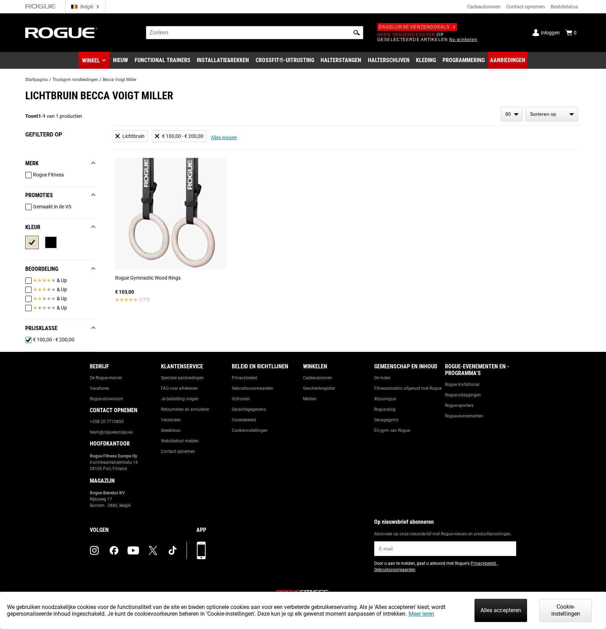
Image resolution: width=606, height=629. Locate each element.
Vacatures (99, 388)
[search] (254, 32)
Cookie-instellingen (250, 430)
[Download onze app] (201, 550)
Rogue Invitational (462, 384)
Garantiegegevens (249, 409)
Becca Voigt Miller (119, 79)
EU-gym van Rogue (392, 430)
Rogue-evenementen (464, 416)
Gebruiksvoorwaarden (252, 388)
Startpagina (36, 79)
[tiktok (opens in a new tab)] (172, 550)
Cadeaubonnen (483, 6)
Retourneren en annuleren (185, 409)
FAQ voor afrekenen (179, 388)
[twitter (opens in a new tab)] (153, 550)
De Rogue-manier (106, 377)
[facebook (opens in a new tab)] (114, 550)
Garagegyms (386, 419)
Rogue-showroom (106, 398)
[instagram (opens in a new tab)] (94, 550)
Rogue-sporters (459, 405)
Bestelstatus (564, 6)
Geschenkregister (319, 388)
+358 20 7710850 (107, 421)
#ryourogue (385, 398)
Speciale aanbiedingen (182, 377)
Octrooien (241, 398)
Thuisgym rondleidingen (75, 79)
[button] (356, 32)
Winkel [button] (91, 60)
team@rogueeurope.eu (111, 432)
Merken (310, 398)
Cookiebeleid (244, 419)
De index (382, 377)
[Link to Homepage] (61, 33)
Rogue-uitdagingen (463, 395)
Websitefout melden (180, 441)
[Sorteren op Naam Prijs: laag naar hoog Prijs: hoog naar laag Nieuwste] (551, 114)
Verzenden (171, 419)
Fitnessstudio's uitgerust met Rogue (408, 388)
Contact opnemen (525, 6)
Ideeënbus (170, 430)
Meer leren (421, 613)
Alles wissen (224, 137)
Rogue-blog (385, 409)
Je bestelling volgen (179, 398)
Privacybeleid (244, 377)
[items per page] (512, 114)
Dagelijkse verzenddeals (414, 27)
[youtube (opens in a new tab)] (133, 550)
